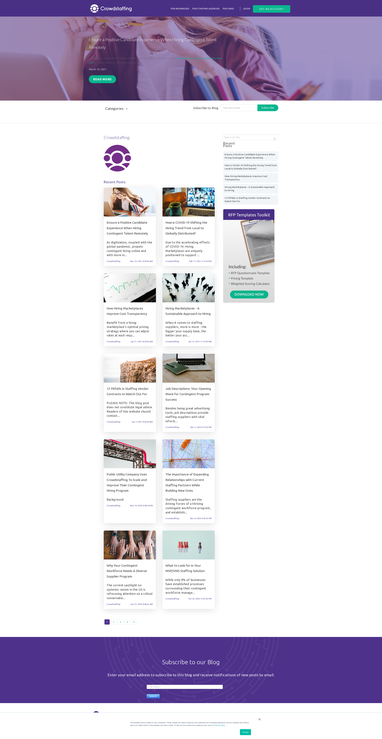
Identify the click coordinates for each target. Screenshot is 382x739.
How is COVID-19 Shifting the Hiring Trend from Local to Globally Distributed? (186, 228)
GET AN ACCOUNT (271, 8)
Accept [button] (245, 732)
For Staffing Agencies (206, 8)
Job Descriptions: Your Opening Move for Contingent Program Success (188, 394)
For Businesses (180, 8)
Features (228, 8)
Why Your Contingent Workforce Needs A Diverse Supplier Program (127, 571)
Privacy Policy (219, 725)
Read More (102, 79)
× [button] (259, 718)
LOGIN (246, 8)
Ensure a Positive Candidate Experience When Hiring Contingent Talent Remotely (127, 228)
